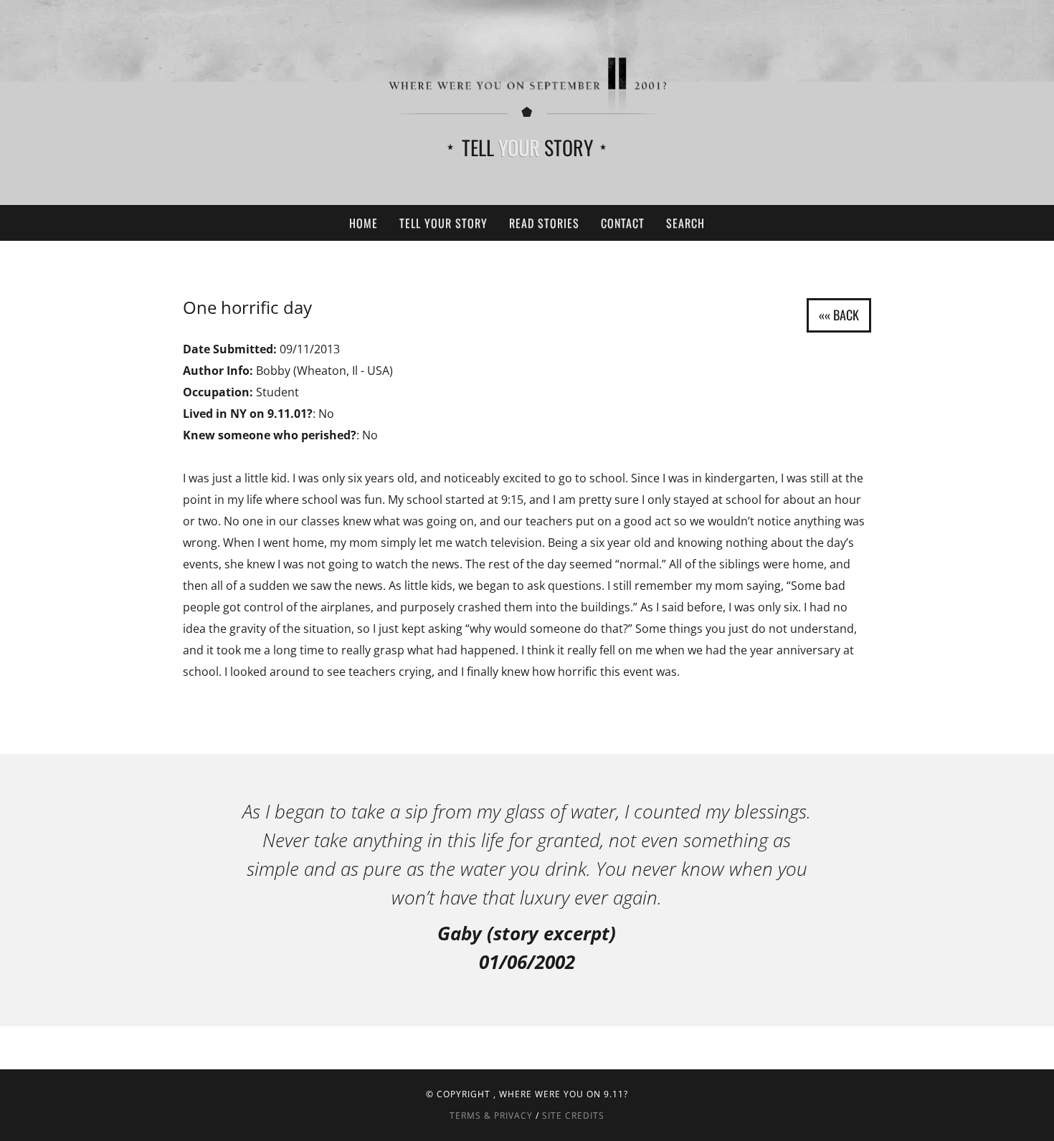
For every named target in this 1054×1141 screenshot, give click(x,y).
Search (685, 222)
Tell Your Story (443, 222)
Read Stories (544, 222)
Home (363, 222)
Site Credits (573, 1115)
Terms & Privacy (491, 1115)
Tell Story (527, 147)
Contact (623, 222)
